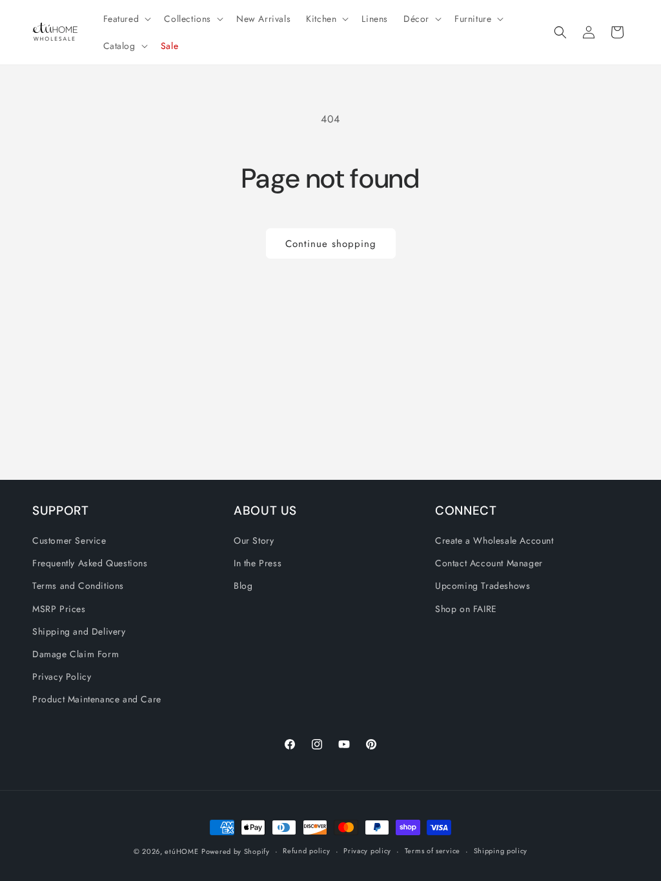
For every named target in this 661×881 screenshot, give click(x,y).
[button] (126, 18)
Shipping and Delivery (79, 631)
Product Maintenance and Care (96, 699)
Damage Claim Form (75, 654)
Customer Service (69, 540)
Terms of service (432, 851)
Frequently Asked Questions (90, 563)
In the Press (257, 563)
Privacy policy (367, 851)
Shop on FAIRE (466, 608)
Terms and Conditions (78, 585)
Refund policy (306, 851)
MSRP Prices (59, 608)
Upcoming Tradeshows (482, 585)
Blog (243, 585)
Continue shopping (330, 244)
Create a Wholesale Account (494, 540)
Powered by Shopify (235, 851)
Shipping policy (501, 851)
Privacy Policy (61, 676)
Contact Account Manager (489, 563)
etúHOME (181, 851)
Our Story (254, 540)
